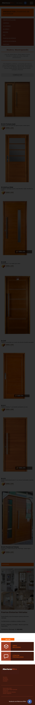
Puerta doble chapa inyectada (10, 689)
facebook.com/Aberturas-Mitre (17, 701)
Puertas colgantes (7, 693)
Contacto (5, 681)
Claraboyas (5, 690)
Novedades (5, 679)
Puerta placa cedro (7, 688)
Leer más (7, 639)
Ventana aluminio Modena (9, 692)
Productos (5, 678)
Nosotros (5, 677)
